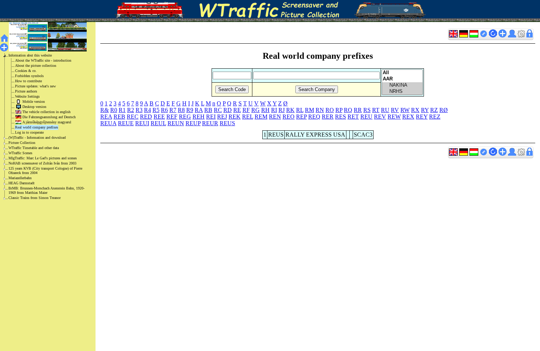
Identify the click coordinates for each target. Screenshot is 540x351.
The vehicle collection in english (46, 112)
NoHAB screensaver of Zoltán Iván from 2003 (42, 163)
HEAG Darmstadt (21, 183)
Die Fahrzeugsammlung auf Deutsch (49, 117)
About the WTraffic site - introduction (43, 60)
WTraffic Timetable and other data (33, 148)
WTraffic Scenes (20, 153)
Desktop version (34, 107)
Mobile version (33, 101)
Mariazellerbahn (20, 178)
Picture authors (26, 91)
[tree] (41, 126)
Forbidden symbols (29, 76)
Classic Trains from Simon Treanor (34, 198)
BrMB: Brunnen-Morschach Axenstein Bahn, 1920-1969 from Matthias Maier (46, 190)
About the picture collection (35, 66)
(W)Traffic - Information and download (37, 137)
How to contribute (28, 81)
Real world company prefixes (36, 127)
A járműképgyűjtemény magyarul (46, 122)
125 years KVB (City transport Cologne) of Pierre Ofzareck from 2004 (45, 170)
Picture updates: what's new (35, 86)
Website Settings (27, 96)
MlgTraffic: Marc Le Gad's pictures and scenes (42, 158)
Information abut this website (30, 55)
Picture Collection (21, 143)
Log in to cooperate (29, 132)
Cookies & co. (26, 71)
